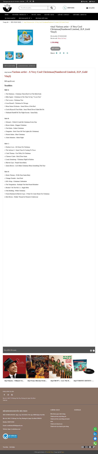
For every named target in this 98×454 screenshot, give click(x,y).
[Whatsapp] (95, 429)
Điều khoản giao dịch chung (57, 414)
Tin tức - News (36, 14)
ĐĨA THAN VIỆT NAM (42, 18)
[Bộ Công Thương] (10, 436)
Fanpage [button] (77, 410)
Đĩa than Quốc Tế (24, 18)
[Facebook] (95, 439)
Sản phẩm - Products (19, 14)
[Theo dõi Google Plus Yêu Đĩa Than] (33, 1)
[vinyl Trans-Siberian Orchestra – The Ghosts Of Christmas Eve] (37, 366)
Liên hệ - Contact (63, 14)
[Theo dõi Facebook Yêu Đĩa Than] (27, 1)
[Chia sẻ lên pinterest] (64, 53)
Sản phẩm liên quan (10, 350)
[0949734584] (95, 443)
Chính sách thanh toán (56, 424)
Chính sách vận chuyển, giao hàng (59, 426)
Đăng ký (93, 1)
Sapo (62, 452)
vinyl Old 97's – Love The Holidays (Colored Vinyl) (67, 381)
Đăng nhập (84, 1)
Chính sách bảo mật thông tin (58, 416)
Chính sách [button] (55, 410)
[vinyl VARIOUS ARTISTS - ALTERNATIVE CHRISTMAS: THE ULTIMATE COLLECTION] (83, 366)
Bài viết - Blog (49, 14)
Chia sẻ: (52, 53)
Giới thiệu (12, 447)
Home (6, 14)
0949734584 (70, 8)
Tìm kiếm (5, 447)
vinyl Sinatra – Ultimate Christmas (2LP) (17, 381)
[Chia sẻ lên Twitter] (60, 53)
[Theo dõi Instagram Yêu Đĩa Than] (30, 1)
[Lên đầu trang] (94, 447)
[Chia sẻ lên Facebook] (57, 53)
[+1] (67, 53)
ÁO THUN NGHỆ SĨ (10, 18)
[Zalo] (95, 434)
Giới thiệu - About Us (79, 14)
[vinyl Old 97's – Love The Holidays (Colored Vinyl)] (60, 366)
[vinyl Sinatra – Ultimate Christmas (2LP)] (14, 366)
